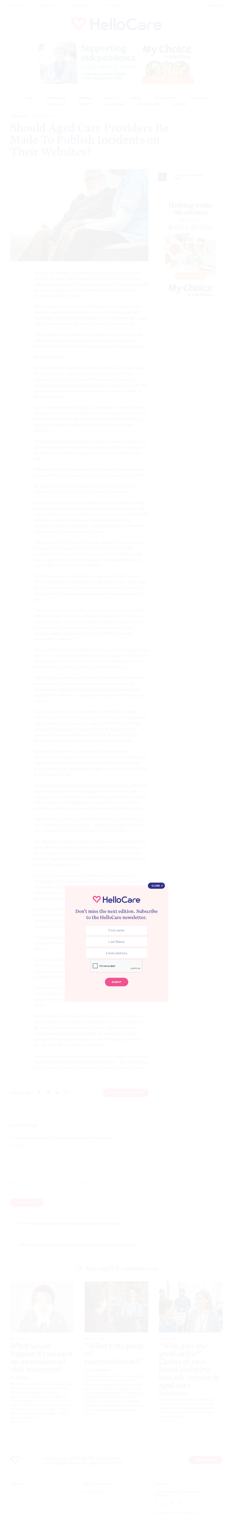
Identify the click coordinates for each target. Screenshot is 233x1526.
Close (156, 885)
